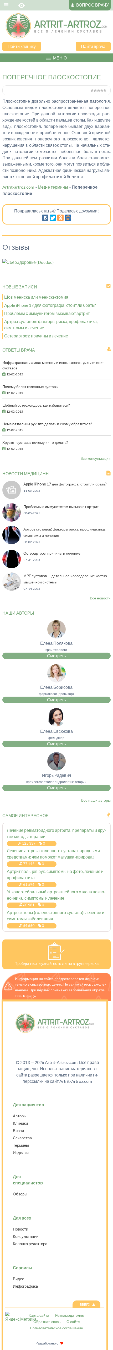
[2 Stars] (95, 90)
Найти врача (93, 46)
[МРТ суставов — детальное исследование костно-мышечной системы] (11, 589)
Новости (20, 1229)
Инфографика (25, 1286)
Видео (18, 1278)
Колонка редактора (30, 1243)
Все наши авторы (96, 800)
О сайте (73, 1321)
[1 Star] (92, 90)
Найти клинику (22, 46)
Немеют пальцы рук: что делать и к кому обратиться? (47, 424)
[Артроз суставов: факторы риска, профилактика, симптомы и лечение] (11, 542)
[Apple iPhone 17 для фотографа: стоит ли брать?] (11, 497)
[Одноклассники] (60, 218)
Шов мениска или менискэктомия (36, 296)
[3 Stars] (98, 90)
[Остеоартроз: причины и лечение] (11, 566)
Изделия (21, 1152)
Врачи (18, 1130)
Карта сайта (39, 1315)
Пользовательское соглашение (56, 1328)
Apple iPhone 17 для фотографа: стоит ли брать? (50, 305)
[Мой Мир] (68, 218)
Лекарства (22, 1137)
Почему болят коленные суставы (30, 386)
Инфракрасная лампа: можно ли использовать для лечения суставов (53, 365)
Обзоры (20, 1194)
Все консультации (95, 458)
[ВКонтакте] (45, 218)
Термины (21, 1145)
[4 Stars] (101, 90)
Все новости (100, 598)
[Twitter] (53, 218)
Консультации (25, 1236)
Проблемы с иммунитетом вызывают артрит (47, 313)
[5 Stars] (104, 90)
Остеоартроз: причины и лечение (36, 335)
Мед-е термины (53, 186)
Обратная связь (46, 1321)
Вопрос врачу (92, 4)
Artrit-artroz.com (18, 186)
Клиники (20, 1123)
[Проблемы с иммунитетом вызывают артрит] (11, 519)
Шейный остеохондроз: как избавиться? (36, 405)
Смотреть (56, 655)
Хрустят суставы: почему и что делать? (35, 442)
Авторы (20, 1115)
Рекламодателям (70, 1315)
